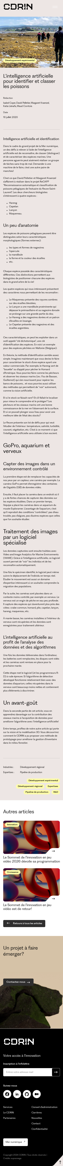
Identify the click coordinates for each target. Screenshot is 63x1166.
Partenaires (9, 1118)
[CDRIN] (19, 1042)
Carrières (37, 1112)
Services (7, 1107)
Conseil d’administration (44, 1107)
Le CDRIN (8, 1112)
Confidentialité (40, 1129)
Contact (36, 1123)
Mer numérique (14, 1142)
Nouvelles (37, 1118)
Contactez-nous (15, 982)
